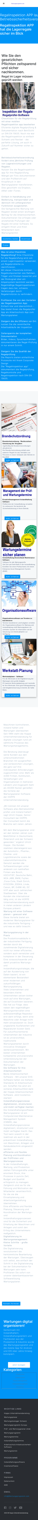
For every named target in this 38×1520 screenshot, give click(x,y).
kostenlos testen (10, 239)
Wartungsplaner (10, 1417)
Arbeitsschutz (20, 1377)
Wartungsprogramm (12, 1433)
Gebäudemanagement (20, 1384)
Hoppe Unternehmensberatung (17, 1413)
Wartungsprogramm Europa (15, 1425)
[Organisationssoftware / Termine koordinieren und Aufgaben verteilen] (19, 599)
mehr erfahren (12, 460)
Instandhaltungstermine (14, 1441)
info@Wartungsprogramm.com (16, 1496)
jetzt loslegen (19, 1365)
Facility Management (20, 1380)
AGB (5, 1485)
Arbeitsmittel (20, 1374)
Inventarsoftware (11, 1466)
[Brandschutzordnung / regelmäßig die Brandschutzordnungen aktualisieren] (19, 422)
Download (26, 239)
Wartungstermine (11, 1437)
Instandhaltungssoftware (14, 1462)
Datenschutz (9, 1481)
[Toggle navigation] (4, 3)
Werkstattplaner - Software (13, 676)
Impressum (8, 1477)
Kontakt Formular (11, 1304)
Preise (6, 245)
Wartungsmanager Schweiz (15, 1421)
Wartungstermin (10, 1451)
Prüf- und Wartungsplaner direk (17, 1429)
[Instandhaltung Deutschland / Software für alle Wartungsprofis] (19, 538)
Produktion (20, 1387)
